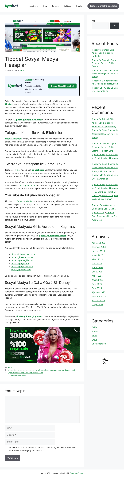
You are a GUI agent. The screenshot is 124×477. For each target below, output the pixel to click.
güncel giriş (38, 170)
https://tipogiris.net (20, 263)
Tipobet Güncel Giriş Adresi (103, 6)
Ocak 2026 (97, 272)
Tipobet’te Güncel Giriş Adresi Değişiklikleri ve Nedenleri (103, 53)
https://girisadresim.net (22, 257)
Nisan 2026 (97, 259)
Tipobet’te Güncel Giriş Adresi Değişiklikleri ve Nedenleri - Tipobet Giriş (104, 123)
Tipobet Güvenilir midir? (17, 375)
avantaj (10, 370)
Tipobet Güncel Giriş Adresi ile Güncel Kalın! (25, 373)
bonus (22, 370)
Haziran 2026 (98, 251)
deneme (29, 370)
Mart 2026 (97, 263)
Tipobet (28, 79)
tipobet (67, 370)
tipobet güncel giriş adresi (52, 235)
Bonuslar (55, 6)
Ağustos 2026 (98, 243)
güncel (40, 370)
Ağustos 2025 (98, 292)
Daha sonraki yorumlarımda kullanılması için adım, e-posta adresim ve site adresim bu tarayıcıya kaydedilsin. (42, 449)
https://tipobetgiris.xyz (22, 260)
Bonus (95, 331)
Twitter (17, 170)
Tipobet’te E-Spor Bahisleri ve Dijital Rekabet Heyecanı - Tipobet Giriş (105, 188)
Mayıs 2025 (97, 304)
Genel (10, 367)
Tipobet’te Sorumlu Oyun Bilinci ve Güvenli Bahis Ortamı (104, 63)
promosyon (59, 370)
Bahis (94, 327)
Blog (45, 6)
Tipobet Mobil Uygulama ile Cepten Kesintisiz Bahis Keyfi (105, 196)
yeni (73, 370)
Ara (93, 21)
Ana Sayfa (34, 6)
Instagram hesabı (28, 185)
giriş (35, 370)
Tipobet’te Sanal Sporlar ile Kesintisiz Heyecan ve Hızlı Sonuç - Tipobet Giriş (105, 168)
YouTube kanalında (23, 201)
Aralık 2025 (97, 276)
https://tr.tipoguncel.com (23, 254)
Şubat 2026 (97, 267)
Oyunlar (79, 6)
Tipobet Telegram (13, 138)
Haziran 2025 (98, 300)
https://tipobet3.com (21, 269)
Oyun (94, 339)
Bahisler (67, 6)
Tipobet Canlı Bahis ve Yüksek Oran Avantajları (105, 216)
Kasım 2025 (97, 280)
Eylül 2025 (97, 288)
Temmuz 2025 (99, 296)
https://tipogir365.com (22, 266)
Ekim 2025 (97, 284)
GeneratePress (76, 473)
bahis (16, 370)
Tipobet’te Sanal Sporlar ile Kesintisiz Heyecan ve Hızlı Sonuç (105, 73)
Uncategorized (99, 344)
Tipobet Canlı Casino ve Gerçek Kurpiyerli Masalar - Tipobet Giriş (105, 209)
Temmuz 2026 (99, 247)
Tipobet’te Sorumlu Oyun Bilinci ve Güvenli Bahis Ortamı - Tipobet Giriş (104, 147)
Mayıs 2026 (97, 255)
